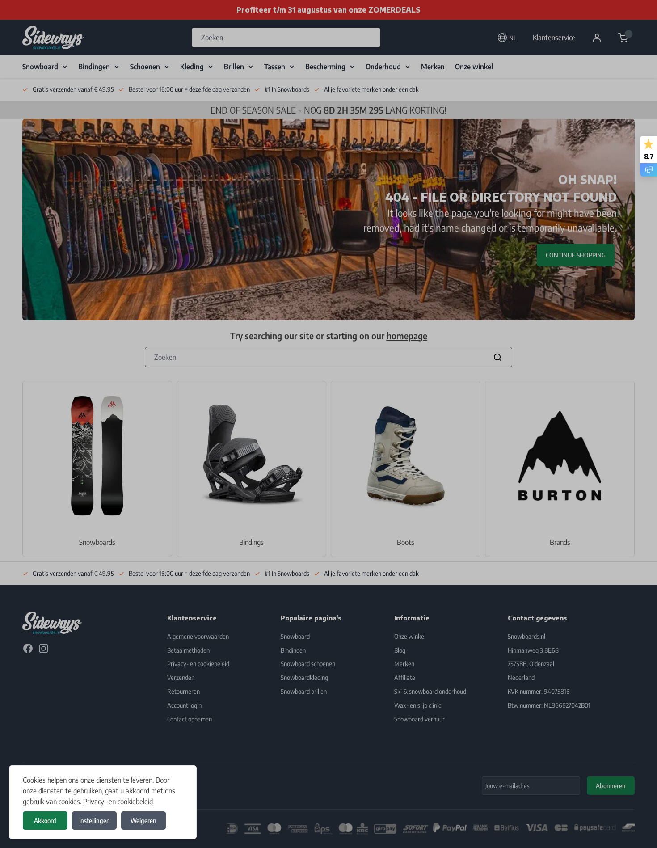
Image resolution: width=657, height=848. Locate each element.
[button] (328, 424)
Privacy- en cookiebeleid (118, 801)
